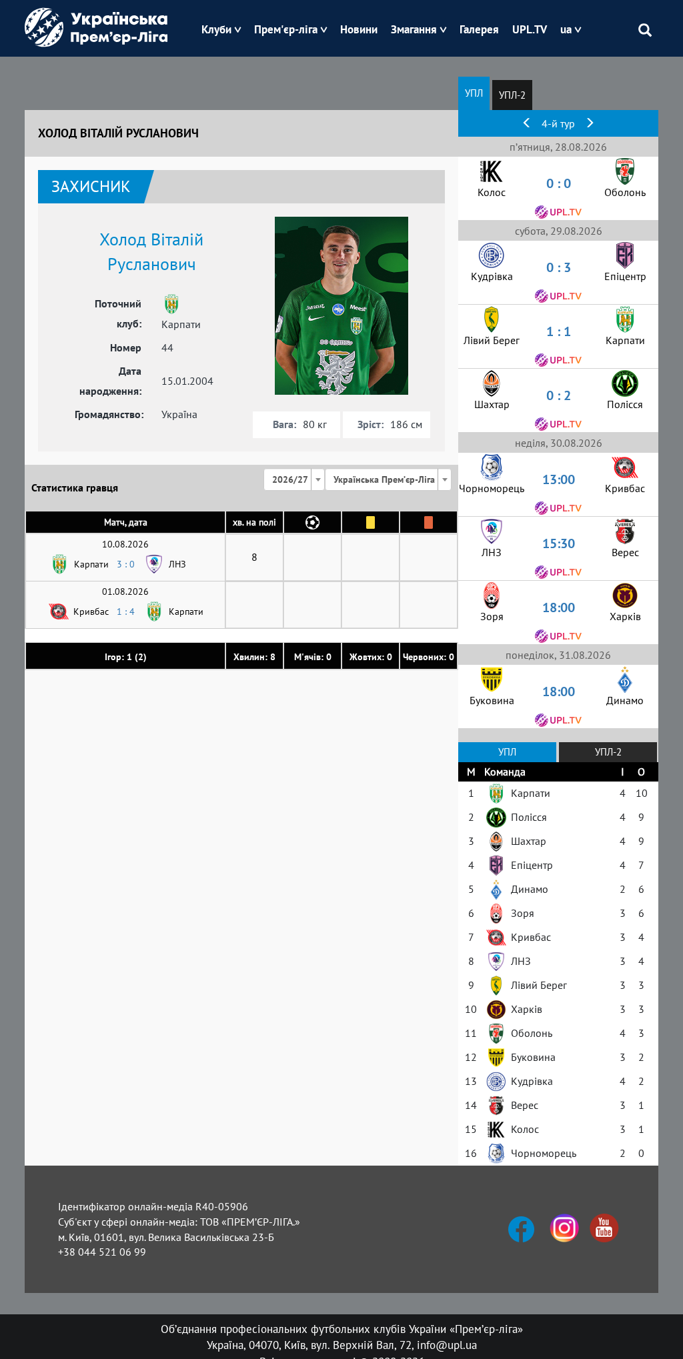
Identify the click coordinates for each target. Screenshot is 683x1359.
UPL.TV (529, 29)
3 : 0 (126, 564)
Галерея (479, 29)
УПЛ (474, 93)
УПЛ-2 (512, 95)
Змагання (414, 29)
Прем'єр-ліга (285, 29)
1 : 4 (126, 611)
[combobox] (294, 479)
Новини (359, 29)
